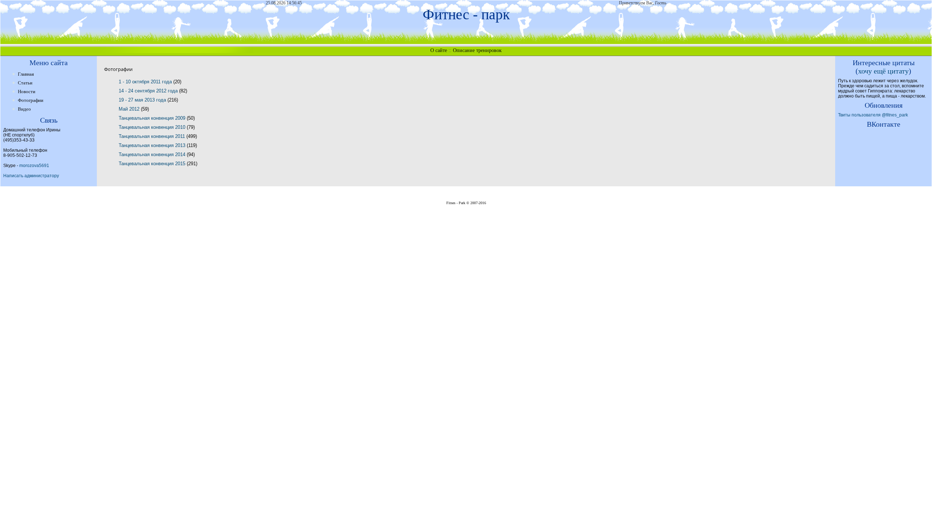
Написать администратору (31, 175)
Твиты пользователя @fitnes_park (873, 115)
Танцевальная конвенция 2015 (153, 163)
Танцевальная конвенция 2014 (153, 154)
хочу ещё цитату (883, 71)
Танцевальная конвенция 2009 (153, 118)
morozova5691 (34, 165)
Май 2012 (130, 109)
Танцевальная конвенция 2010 (153, 127)
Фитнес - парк (466, 14)
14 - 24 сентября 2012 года (149, 91)
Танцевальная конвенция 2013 (153, 145)
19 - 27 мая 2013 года (143, 100)
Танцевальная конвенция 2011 (152, 136)
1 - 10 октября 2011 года (146, 81)
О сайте (438, 50)
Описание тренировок (477, 50)
